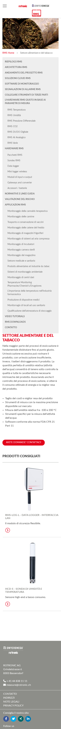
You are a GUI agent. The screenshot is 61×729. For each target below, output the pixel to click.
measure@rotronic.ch (18, 685)
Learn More (7, 530)
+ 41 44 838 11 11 (16, 681)
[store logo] (41, 5)
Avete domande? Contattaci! (23, 442)
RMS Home (8, 53)
